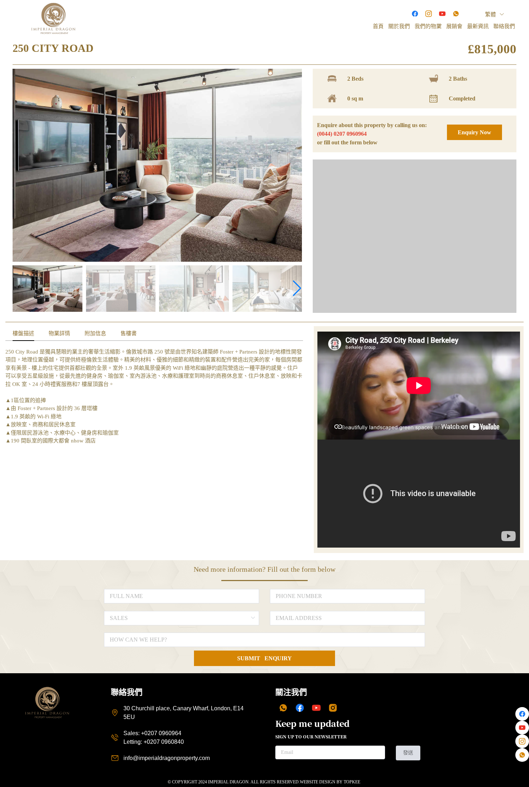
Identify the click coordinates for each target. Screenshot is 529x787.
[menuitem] (378, 26)
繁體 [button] (491, 14)
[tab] (23, 333)
